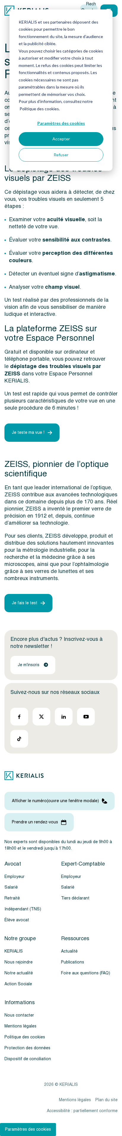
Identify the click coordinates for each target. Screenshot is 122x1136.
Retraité (12, 898)
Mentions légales (20, 1026)
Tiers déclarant (75, 898)
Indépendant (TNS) (22, 909)
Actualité (69, 951)
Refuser (61, 154)
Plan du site (106, 1099)
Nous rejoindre (18, 962)
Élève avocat (16, 920)
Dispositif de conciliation (27, 1058)
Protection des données (27, 1048)
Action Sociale (18, 984)
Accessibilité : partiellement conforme (82, 1110)
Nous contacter (19, 1015)
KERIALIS (13, 951)
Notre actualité (18, 973)
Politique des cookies (24, 1037)
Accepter (61, 138)
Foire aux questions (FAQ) (85, 973)
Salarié (11, 887)
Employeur (14, 876)
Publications (72, 962)
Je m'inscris (28, 664)
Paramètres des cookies (61, 123)
